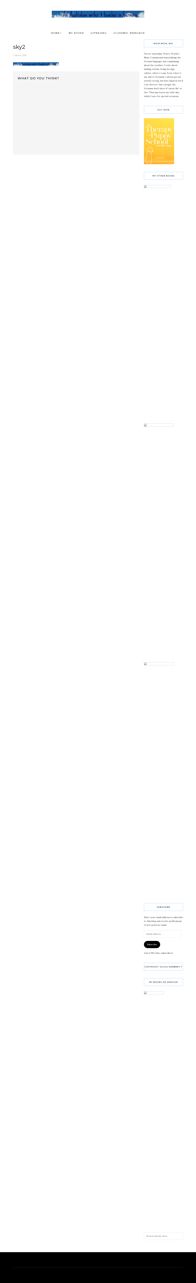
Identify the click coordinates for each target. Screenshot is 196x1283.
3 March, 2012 (19, 55)
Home (55, 33)
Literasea (99, 33)
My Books (76, 33)
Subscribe (152, 944)
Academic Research (129, 33)
